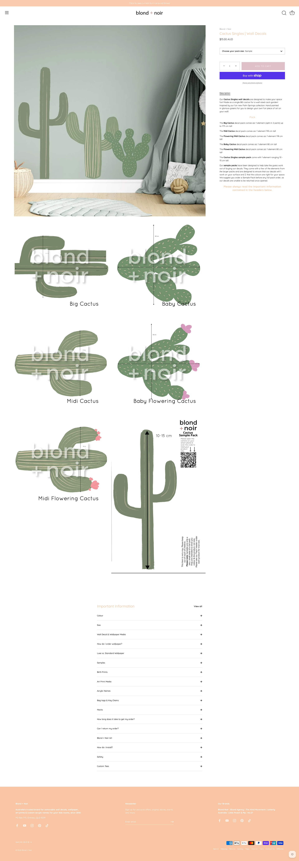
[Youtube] (24, 825)
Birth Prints (102, 672)
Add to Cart (263, 66)
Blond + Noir (225, 29)
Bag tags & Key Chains (108, 700)
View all (198, 606)
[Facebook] (17, 825)
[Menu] (6, 12)
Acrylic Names (103, 691)
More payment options (252, 83)
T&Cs (261, 849)
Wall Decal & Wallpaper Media (111, 634)
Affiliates (280, 849)
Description (225, 93)
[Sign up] (172, 821)
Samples (101, 662)
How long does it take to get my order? (116, 719)
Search (216, 849)
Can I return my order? (108, 728)
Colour (100, 615)
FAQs (247, 849)
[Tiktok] (47, 825)
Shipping (224, 849)
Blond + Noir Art (104, 738)
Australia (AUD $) (22, 842)
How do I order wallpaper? (109, 644)
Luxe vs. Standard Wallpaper (110, 653)
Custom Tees (103, 766)
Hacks (100, 709)
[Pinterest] (39, 825)
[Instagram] (32, 825)
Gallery (240, 849)
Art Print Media (104, 681)
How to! (254, 849)
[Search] (284, 13)
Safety (100, 757)
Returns (232, 849)
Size (99, 625)
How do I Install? (105, 747)
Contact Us (270, 849)
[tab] (226, 93)
